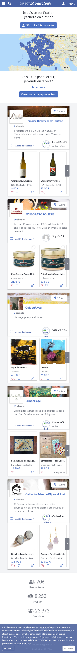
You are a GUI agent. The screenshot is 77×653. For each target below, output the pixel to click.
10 (15, 219)
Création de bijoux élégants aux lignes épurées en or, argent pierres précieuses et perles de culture (39, 507)
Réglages (8, 648)
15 (15, 406)
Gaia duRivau (33, 307)
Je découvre (38, 87)
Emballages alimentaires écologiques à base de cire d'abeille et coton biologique (39, 412)
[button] (72, 3)
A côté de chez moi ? (24, 145)
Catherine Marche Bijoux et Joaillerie (48, 494)
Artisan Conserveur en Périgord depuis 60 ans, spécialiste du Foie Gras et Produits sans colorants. (40, 227)
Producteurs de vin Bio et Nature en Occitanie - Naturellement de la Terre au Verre (37, 134)
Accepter (68, 648)
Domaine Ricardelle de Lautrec (44, 120)
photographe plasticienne (28, 317)
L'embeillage (33, 400)
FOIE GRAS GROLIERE (39, 214)
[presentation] (10, 171)
